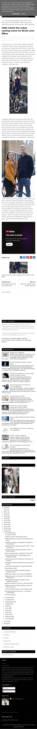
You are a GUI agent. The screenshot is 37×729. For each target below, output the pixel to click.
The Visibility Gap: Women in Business (21, 428)
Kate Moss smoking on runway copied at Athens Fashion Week (22, 374)
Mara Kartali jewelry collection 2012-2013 (19, 553)
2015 (5, 524)
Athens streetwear (10, 632)
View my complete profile (10, 712)
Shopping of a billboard (17, 352)
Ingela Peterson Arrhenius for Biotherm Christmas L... (18, 576)
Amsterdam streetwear (11, 644)
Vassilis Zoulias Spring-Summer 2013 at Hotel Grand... (18, 550)
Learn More (16, 14)
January (8, 618)
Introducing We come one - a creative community (18, 592)
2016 (5, 522)
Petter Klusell (15, 22)
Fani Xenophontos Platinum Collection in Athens (19, 559)
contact (20, 335)
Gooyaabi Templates (18, 726)
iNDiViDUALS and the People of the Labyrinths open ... (17, 580)
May (6, 610)
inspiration (7, 641)
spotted (6, 638)
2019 (5, 516)
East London (23, 20)
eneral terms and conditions (12, 340)
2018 (5, 518)
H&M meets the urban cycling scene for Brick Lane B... (18, 586)
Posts (6, 688)
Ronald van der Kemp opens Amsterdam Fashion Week (19, 406)
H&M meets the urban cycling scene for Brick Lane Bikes (18, 275)
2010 (5, 623)
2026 (6, 507)
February (8, 616)
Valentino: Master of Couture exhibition (18, 574)
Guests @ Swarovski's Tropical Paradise (18, 566)
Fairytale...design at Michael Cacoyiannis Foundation (19, 543)
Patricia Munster (17, 699)
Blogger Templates (22, 724)
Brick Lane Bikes (14, 20)
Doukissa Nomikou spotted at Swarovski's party (19, 563)
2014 (5, 527)
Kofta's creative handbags (18, 435)
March (7, 614)
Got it (24, 14)
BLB (7, 20)
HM (10, 22)
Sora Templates (12, 724)
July (6, 606)
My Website (5, 665)
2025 (5, 510)
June (7, 608)
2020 (6, 514)
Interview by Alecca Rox (10, 720)
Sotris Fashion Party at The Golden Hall (18, 589)
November (9, 597)
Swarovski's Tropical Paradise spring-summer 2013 (17, 571)
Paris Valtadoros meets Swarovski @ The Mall (19, 539)
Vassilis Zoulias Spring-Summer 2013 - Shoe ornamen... (19, 546)
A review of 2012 (10, 534)
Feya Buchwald (18, 38)
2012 (5, 531)
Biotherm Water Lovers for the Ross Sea (19, 583)
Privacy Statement (8, 655)
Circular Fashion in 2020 (17, 396)
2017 (5, 520)
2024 (6, 512)
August (8, 604)
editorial (7, 635)
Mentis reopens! (10, 595)
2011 (5, 621)
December (9, 533)
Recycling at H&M (11, 568)
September (9, 602)
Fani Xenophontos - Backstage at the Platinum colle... (18, 556)
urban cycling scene (26, 22)
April (7, 612)
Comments (7, 691)
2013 (5, 529)
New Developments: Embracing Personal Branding (20, 385)
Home (3, 20)
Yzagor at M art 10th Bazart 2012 (16, 537)
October (8, 599)
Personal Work (9, 647)
